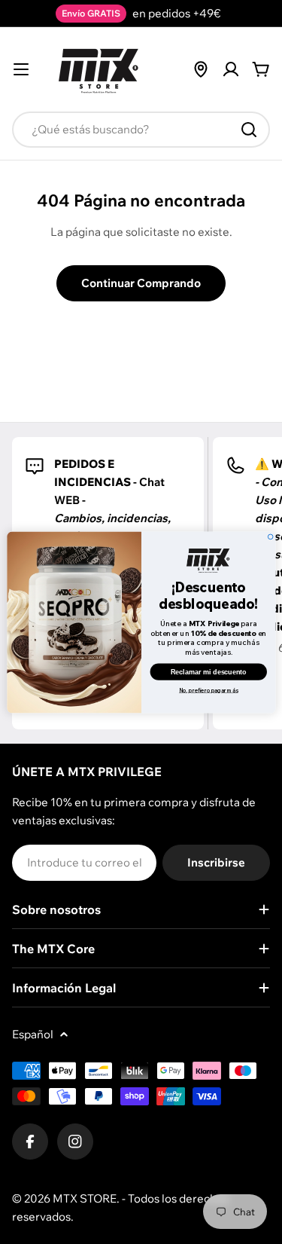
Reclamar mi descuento (208, 671)
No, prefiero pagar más (208, 689)
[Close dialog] (270, 536)
